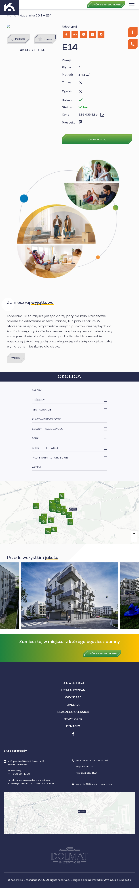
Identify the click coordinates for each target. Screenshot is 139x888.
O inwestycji (73, 683)
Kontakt (73, 726)
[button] (73, 509)
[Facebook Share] (66, 34)
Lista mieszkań (73, 690)
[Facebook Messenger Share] (83, 34)
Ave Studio (111, 880)
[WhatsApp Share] (74, 34)
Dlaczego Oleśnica (73, 712)
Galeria (73, 705)
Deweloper (73, 719)
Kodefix (126, 880)
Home (11, 15)
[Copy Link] (101, 34)
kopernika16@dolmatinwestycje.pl (94, 784)
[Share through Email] (92, 34)
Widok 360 (73, 697)
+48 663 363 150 (31, 50)
